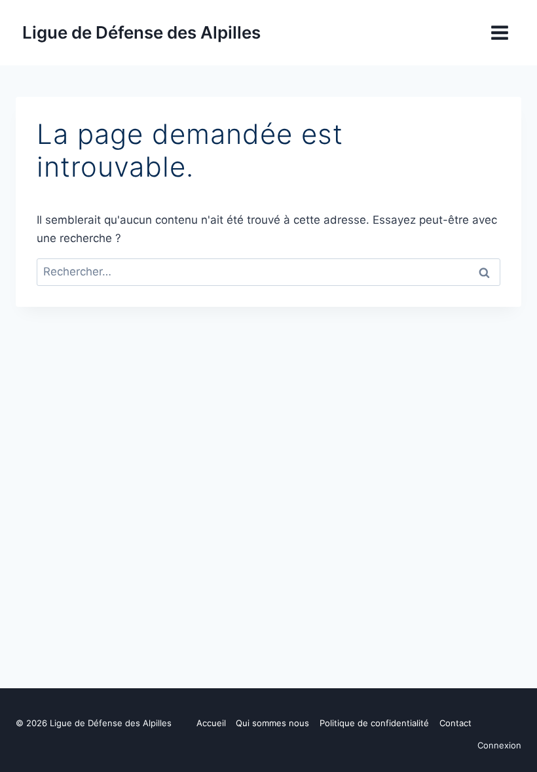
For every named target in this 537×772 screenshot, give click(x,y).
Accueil (211, 723)
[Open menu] (499, 32)
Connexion (499, 745)
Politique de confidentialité (374, 723)
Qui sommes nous (272, 723)
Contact (455, 723)
